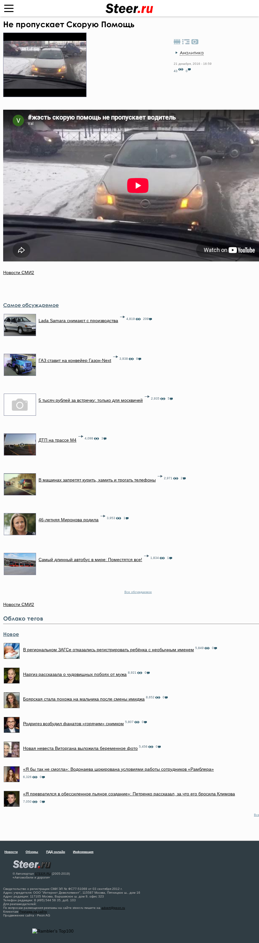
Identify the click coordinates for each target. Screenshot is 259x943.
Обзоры (32, 852)
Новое (11, 634)
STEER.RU (43, 873)
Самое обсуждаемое (31, 305)
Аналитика (192, 52)
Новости (11, 852)
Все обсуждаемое (138, 592)
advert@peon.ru (113, 907)
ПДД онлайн (55, 852)
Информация (83, 852)
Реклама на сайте (33, 911)
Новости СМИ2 (18, 272)
